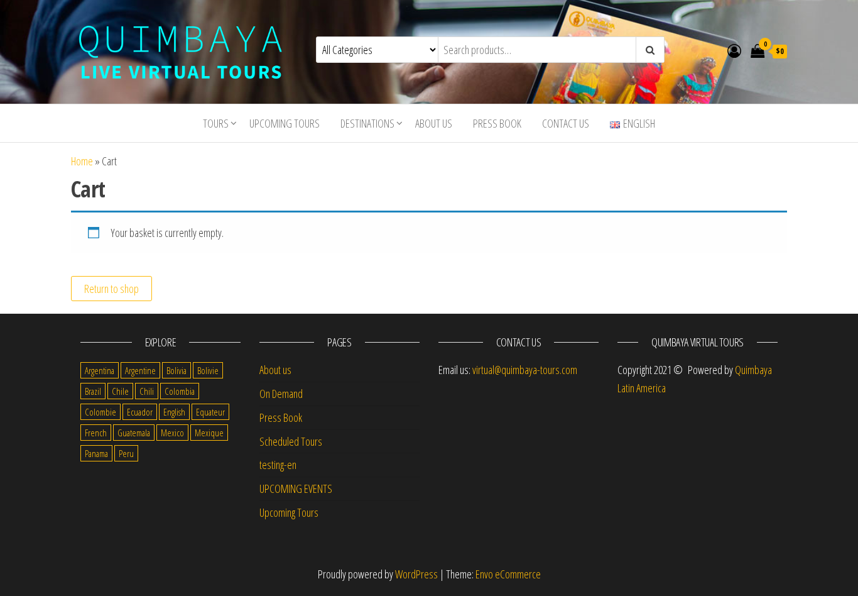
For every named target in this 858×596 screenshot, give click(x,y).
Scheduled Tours (290, 441)
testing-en (277, 464)
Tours (216, 123)
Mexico (172, 432)
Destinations (367, 123)
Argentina (99, 370)
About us (433, 123)
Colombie (100, 412)
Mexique (209, 432)
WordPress (416, 574)
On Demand (281, 393)
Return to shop (111, 288)
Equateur (210, 412)
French (96, 432)
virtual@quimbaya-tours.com (524, 369)
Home (82, 160)
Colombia (180, 391)
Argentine (140, 370)
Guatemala (133, 432)
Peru (126, 453)
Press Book (497, 123)
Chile (120, 391)
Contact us (565, 123)
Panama (96, 453)
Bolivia (176, 370)
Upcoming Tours (284, 123)
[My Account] (734, 50)
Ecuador (140, 412)
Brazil (93, 391)
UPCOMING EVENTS (295, 488)
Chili (146, 391)
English (174, 412)
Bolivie (208, 370)
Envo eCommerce (508, 574)
